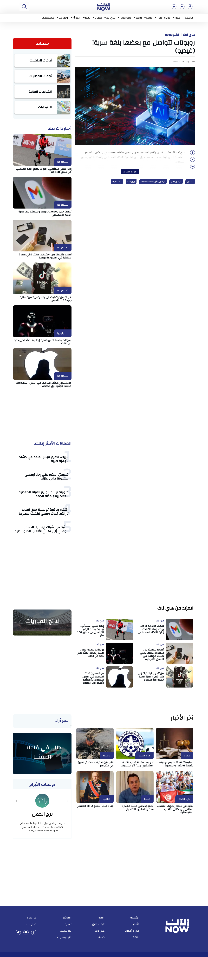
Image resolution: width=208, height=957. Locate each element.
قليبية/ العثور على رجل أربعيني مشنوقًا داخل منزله (47, 476)
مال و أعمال (163, 17)
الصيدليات (45, 107)
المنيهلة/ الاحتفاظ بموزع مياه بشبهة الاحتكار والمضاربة (176, 764)
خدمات (98, 17)
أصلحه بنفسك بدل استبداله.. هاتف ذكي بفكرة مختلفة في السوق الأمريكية (45, 256)
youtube (26, 932)
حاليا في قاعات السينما (42, 752)
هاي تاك (110, 17)
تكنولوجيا (172, 34)
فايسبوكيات (48, 17)
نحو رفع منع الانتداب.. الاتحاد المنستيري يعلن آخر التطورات (137, 764)
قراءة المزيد (130, 171)
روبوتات (131, 181)
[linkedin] (192, 167)
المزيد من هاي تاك (175, 608)
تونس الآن (176, 181)
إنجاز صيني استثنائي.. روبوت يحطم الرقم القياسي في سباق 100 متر (44, 170)
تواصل (190, 181)
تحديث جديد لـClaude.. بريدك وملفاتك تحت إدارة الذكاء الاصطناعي (45, 213)
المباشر (76, 17)
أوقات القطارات (40, 76)
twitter (18, 932)
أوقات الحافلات (41, 60)
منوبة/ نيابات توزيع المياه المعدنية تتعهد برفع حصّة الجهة (44, 494)
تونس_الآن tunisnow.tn (153, 181)
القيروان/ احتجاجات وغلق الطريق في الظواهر (95, 764)
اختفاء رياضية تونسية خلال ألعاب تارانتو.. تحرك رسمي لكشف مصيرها (44, 512)
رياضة (139, 17)
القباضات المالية (40, 92)
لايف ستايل (126, 17)
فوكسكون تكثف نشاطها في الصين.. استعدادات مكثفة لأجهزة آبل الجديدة (44, 384)
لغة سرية (116, 181)
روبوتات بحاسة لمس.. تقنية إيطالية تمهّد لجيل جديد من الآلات (43, 342)
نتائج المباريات (42, 621)
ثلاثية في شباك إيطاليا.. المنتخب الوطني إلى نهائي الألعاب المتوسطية (41, 529)
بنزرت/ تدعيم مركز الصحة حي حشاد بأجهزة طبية (44, 459)
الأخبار (178, 17)
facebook (33, 932)
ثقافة (149, 17)
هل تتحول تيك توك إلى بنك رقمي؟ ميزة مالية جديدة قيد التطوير (46, 299)
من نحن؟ (32, 917)
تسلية (87, 17)
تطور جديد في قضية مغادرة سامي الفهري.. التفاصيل (138, 808)
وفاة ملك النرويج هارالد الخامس (95, 806)
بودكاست (63, 17)
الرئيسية (189, 17)
